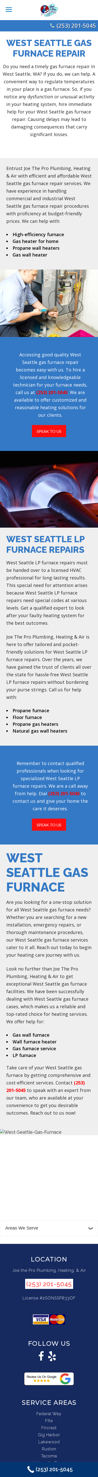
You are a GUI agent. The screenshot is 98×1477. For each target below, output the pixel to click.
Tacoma (49, 1456)
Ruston (49, 1449)
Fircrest (49, 1427)
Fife (49, 1420)
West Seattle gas (55, 112)
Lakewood (49, 1442)
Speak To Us (49, 431)
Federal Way (49, 1413)
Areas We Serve (21, 1228)
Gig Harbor (49, 1434)
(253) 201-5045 (76, 25)
